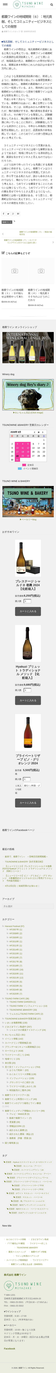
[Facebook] (3, 214)
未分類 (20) (10, 1063)
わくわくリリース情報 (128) (22, 1074)
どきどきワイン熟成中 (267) (18, 1027)
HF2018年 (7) (15, 965)
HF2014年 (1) (15, 949)
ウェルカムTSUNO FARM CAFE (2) (26, 1014)
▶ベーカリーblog (28, 519)
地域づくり (6, 222)
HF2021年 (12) (16, 977)
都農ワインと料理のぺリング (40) (21, 1099)
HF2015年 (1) (15, 953)
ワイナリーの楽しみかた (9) (22, 1086)
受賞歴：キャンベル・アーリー (29, 1166)
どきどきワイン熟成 (39, 1239)
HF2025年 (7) (15, 994)
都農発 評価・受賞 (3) (20, 1138)
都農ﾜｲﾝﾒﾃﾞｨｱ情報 (38, 1252)
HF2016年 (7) (15, 957)
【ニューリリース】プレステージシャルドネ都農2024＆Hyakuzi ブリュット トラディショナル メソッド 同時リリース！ (27, 868)
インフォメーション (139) (21, 1078)
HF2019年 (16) (16, 969)
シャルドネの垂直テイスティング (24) (27, 1030)
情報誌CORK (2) (17, 1126)
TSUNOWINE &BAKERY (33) (23, 1010)
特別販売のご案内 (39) (19, 1090)
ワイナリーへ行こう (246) (17, 1055)
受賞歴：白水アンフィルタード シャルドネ (28, 1213)
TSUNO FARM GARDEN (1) (22, 1002)
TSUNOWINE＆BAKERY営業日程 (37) (23, 1018)
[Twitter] (8, 214)
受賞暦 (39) (14, 1122)
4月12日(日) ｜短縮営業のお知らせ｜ (22, 886)
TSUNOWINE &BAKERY (27, 1247)
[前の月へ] (33, 432)
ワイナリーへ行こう (38, 1243)
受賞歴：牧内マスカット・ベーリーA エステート (29, 1209)
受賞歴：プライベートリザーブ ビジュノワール (29, 1178)
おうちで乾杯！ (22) (19, 1070)
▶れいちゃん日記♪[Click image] (28, 412)
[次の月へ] (44, 432)
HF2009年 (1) (15, 937)
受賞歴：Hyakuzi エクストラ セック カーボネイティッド (29, 1162)
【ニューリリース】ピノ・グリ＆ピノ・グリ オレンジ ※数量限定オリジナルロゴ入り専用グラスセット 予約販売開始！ (27, 878)
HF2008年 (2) (15, 933)
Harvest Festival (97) (14, 926)
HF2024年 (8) (15, 989)
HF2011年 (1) (15, 945)
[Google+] (13, 214)
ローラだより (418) (14, 1051)
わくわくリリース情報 (16, 1239)
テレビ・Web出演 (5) (19, 1114)
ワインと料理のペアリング (27, 1256)
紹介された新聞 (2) (18, 1130)
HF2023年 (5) (15, 986)
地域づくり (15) (12, 1059)
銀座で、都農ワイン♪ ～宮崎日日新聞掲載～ (26, 856)
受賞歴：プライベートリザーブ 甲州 (29, 1185)
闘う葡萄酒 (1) (12, 1143)
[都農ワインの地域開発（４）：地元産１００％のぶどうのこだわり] (41, 271)
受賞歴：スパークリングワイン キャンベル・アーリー (29, 1174)
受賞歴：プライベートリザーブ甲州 (28, 1189)
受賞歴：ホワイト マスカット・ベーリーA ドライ (29, 1193)
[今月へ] (38, 432)
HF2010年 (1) (15, 941)
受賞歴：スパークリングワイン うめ (29, 1170)
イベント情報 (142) (14, 1039)
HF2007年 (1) (15, 929)
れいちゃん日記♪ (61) (15, 1035)
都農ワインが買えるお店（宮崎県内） (27, 1264)
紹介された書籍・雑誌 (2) (21, 1134)
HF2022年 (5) (15, 982)
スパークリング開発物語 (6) (18, 1043)
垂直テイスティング (17, 1252)
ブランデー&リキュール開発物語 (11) (22, 1047)
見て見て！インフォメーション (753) (22, 1067)
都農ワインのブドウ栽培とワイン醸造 (23, 1103)
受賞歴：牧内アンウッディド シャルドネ (29, 1205)
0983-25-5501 (16, 1302)
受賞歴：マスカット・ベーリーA (29, 1197)
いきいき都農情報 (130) (16, 1022)
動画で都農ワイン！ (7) (20, 1118)
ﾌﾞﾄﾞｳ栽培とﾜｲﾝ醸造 (16, 1243)
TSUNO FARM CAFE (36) (17, 998)
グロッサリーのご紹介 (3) (21, 1082)
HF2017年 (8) (15, 961)
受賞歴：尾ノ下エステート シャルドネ (29, 1201)
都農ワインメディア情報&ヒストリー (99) (25, 1111)
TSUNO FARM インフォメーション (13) (28, 1006)
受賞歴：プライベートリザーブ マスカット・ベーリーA (29, 1182)
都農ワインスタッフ (12, 31)
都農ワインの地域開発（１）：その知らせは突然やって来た (12, 293)
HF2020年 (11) (16, 973)
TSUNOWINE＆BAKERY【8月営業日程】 (24, 861)
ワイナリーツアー (40, 1260)
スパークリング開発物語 (17, 1260)
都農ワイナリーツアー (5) (17, 1095)
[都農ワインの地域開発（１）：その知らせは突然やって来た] (14, 271)
